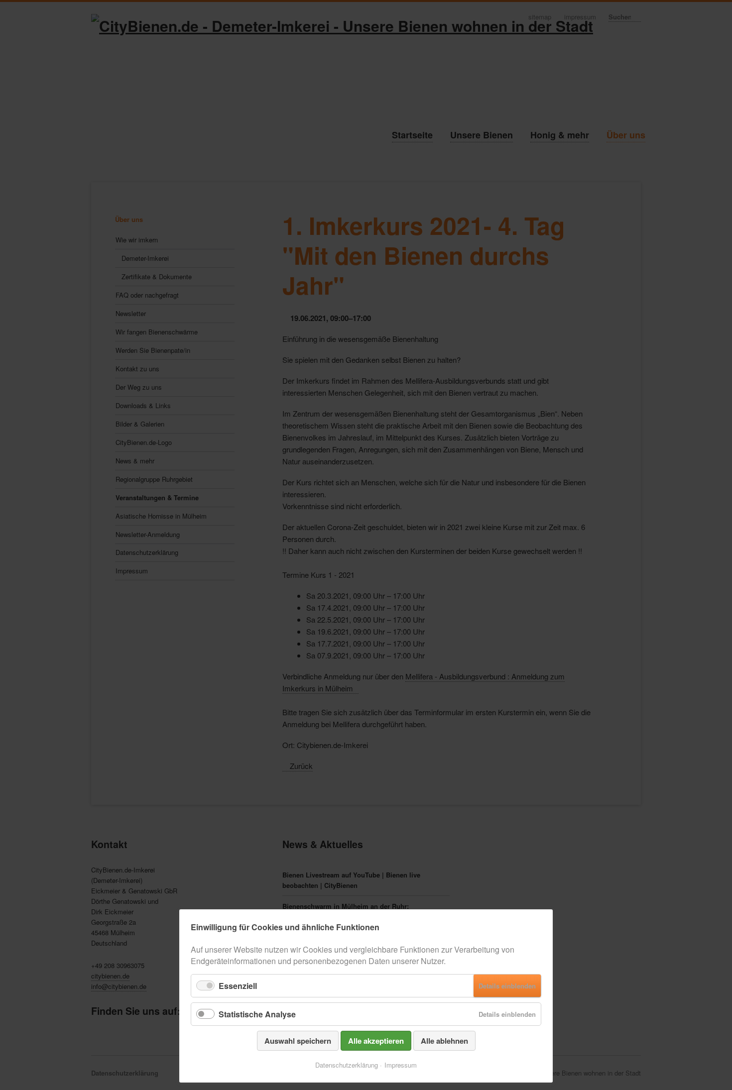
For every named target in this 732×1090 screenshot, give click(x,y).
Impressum (400, 1065)
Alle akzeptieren (376, 1040)
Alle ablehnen (444, 1040)
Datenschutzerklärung (346, 1065)
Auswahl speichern (297, 1040)
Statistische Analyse (257, 1014)
